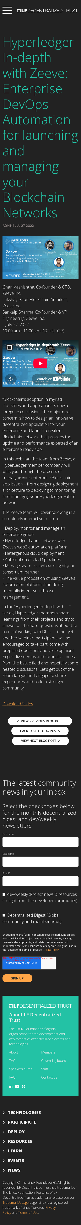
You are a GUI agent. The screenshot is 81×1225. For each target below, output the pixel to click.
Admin (7, 225)
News (14, 1170)
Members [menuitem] (48, 1052)
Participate (22, 1122)
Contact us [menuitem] (49, 1077)
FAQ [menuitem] (12, 1077)
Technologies (24, 1112)
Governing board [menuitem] (53, 1060)
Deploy (16, 1131)
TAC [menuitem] (12, 1060)
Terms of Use (28, 1212)
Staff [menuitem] (44, 1069)
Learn (15, 1151)
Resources (20, 1141)
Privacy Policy (51, 950)
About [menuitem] (13, 1052)
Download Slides (17, 704)
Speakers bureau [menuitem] (21, 1069)
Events (16, 1160)
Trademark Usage (15, 1202)
